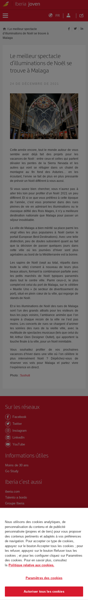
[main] (44, 554)
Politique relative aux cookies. (31, 565)
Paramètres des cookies (44, 578)
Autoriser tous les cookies (44, 591)
